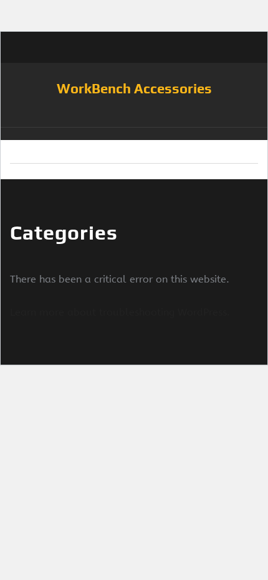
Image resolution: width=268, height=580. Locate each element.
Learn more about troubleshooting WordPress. (120, 312)
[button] (134, 134)
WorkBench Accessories (134, 88)
